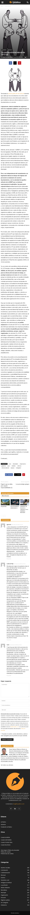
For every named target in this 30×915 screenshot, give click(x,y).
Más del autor (5, 495)
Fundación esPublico (6, 827)
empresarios (23, 463)
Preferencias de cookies (7, 853)
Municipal (3, 892)
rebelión (14, 465)
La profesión (4, 49)
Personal (3, 897)
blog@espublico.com (18, 804)
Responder (9, 558)
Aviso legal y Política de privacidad (10, 850)
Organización (4, 895)
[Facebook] (10, 808)
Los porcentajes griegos (22, 484)
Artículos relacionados (8, 493)
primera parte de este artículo (16, 93)
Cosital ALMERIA (5, 837)
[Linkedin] (15, 808)
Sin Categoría (4, 902)
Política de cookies (6, 852)
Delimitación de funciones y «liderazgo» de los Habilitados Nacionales (24, 509)
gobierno (4, 465)
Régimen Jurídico (5, 900)
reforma (19, 465)
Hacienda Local (5, 880)
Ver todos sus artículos (7, 765)
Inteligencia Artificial (6, 882)
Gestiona (3, 824)
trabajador (18, 467)
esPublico (3, 822)
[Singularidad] (5, 502)
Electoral (3, 875)
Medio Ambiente (5, 887)
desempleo (15, 463)
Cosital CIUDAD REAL (6, 842)
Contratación (4, 870)
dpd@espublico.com (14, 726)
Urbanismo (4, 905)
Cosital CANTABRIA (6, 840)
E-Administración (5, 872)
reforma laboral (5, 467)
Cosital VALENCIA (5, 845)
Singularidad (3, 506)
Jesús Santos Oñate (8, 57)
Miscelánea (10, 49)
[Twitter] (19, 808)
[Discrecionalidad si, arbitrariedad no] (15, 502)
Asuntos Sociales (5, 867)
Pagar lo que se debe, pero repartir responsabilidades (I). (7, 485)
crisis (10, 463)
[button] (27, 2)
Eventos (3, 877)
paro (9, 465)
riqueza (12, 467)
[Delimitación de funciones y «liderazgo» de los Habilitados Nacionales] (24, 502)
